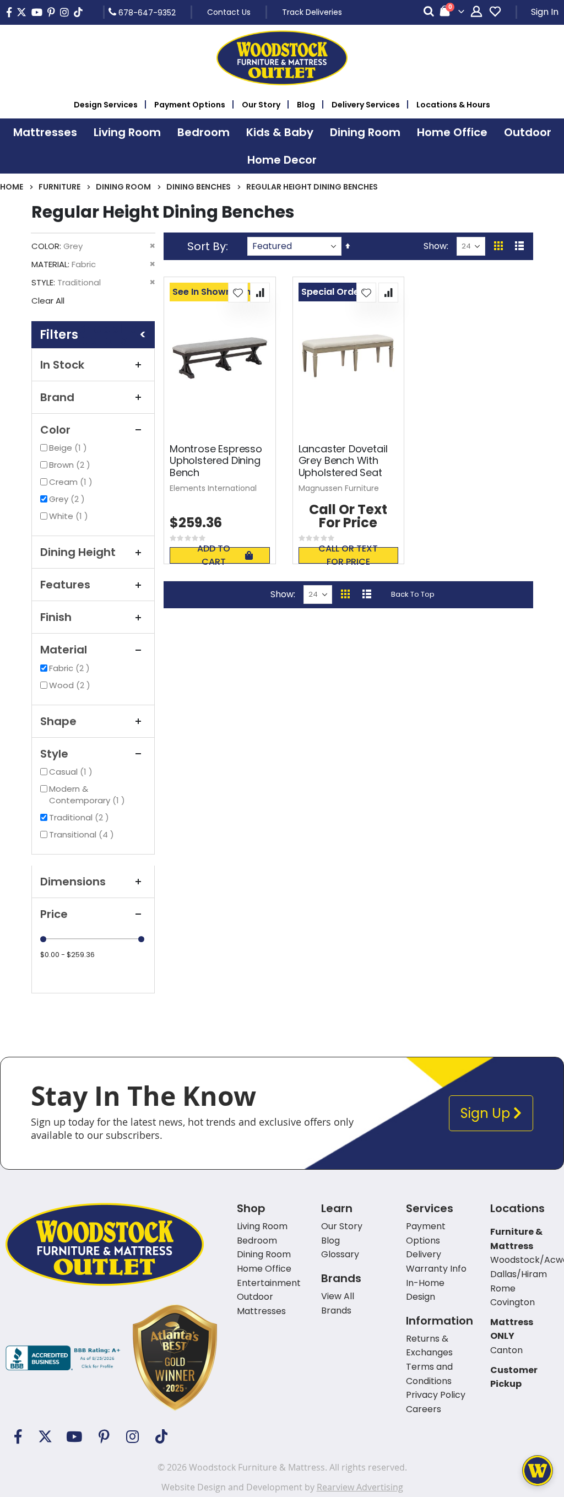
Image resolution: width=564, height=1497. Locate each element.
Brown (71, 465)
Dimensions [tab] (73, 881)
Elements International (213, 488)
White (70, 516)
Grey (68, 499)
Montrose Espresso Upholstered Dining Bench (216, 461)
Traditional (80, 817)
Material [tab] (63, 649)
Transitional (83, 834)
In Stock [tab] (62, 364)
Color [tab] (55, 429)
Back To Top (413, 594)
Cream (72, 482)
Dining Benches (198, 187)
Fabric (71, 668)
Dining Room (123, 187)
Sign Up (486, 1113)
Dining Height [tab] (78, 552)
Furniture (59, 187)
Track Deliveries (312, 12)
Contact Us (229, 12)
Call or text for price (348, 555)
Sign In (544, 12)
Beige (69, 447)
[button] (238, 292)
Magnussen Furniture (339, 488)
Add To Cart (213, 555)
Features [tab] (65, 584)
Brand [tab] (57, 397)
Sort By (206, 246)
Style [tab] (54, 753)
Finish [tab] (56, 617)
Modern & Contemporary (94, 794)
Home (11, 186)
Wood (71, 685)
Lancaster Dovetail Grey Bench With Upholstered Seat (343, 461)
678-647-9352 (146, 12)
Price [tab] (54, 914)
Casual (72, 771)
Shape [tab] (58, 721)
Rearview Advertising (360, 1487)
